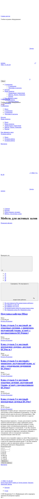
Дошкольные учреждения (13, 125)
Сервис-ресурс (5, 16)
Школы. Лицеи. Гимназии (13, 127)
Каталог (3, 117)
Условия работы (13, 101)
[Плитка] (15, 239)
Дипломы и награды (11, 114)
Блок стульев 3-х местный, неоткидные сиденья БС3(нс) (16, 400)
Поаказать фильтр (6, 223)
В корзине (9, 321)
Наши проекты (5, 119)
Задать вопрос (23, 482)
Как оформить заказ (7, 132)
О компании (5, 106)
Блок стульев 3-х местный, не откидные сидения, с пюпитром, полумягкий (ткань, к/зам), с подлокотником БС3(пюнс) (17, 329)
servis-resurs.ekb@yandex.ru (9, 482)
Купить (3, 321)
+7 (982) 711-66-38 (6, 481)
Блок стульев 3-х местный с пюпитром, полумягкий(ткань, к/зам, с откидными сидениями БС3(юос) (18, 365)
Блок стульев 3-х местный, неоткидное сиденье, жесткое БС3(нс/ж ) (16, 347)
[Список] (15, 253)
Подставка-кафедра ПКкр (14, 314)
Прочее (7, 129)
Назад (6, 109)
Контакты (8, 103)
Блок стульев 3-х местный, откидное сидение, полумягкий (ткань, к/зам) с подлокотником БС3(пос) (17, 384)
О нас (6, 491)
